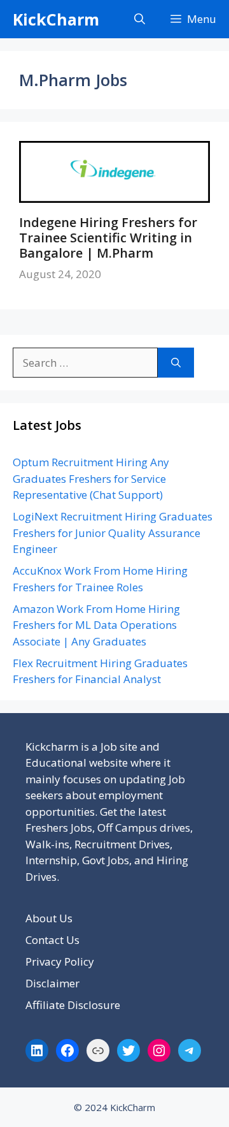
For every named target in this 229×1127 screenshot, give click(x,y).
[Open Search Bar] (139, 19)
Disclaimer (52, 983)
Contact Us (52, 939)
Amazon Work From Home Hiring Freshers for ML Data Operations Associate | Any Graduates (96, 625)
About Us (49, 918)
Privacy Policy (59, 961)
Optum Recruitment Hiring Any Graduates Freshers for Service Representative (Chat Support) (91, 478)
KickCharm (56, 19)
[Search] (176, 363)
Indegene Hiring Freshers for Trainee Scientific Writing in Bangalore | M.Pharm (108, 237)
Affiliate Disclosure (72, 1005)
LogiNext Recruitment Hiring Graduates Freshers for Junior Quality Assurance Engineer (112, 532)
